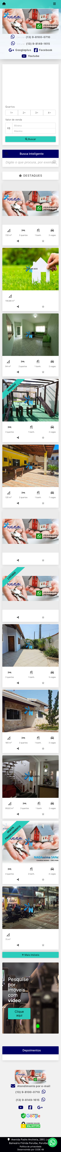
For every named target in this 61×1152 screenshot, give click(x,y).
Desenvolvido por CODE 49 (30, 1149)
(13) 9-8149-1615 (38, 43)
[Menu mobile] (4, 4)
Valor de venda (13, 119)
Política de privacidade (30, 1146)
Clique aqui (19, 1013)
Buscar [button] (32, 139)
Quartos (10, 106)
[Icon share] (21, 1107)
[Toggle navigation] (54, 4)
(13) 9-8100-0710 (38, 37)
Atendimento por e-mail (33, 1086)
